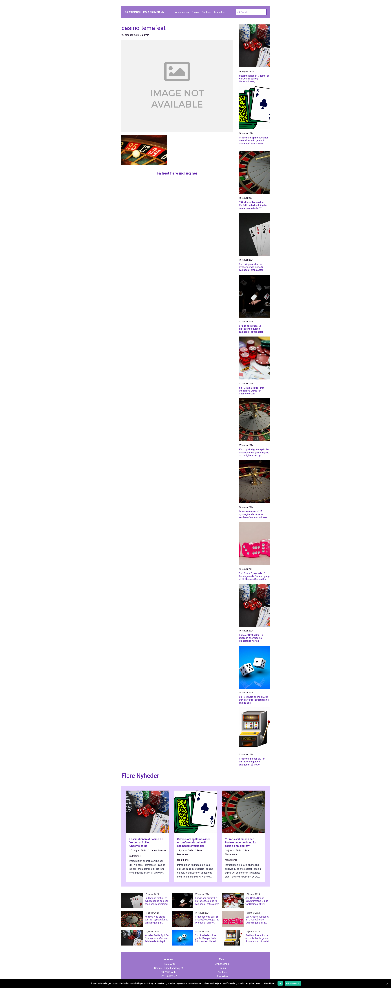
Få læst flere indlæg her (177, 173)
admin (145, 34)
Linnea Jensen (158, 850)
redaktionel (135, 856)
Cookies (206, 12)
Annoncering (182, 12)
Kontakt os (219, 12)
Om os (195, 12)
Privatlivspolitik (293, 983)
